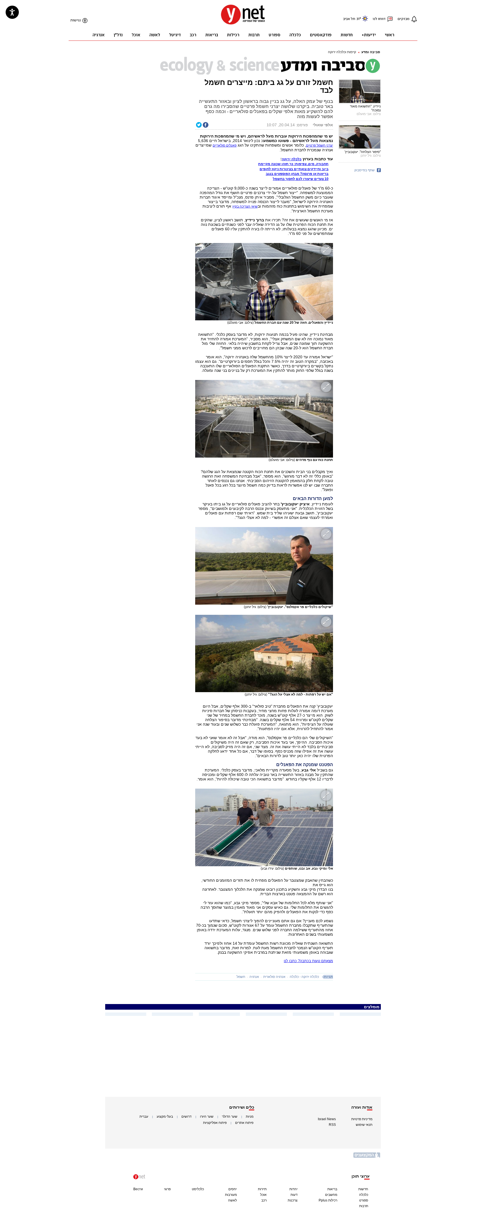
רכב (264, 1200)
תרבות (363, 1206)
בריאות (332, 1189)
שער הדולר (229, 1117)
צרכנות (293, 1200)
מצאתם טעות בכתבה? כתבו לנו (308, 961)
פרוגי (167, 1189)
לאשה (232, 1200)
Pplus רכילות (328, 1200)
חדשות (363, 1189)
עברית (144, 1117)
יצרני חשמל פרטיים (319, 145)
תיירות (262, 1189)
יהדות (293, 1189)
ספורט (363, 1200)
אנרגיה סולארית (274, 977)
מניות (249, 1117)
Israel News (327, 1119)
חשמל (241, 977)
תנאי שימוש (364, 1125)
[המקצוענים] (367, 1157)
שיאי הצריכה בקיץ (245, 206)
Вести (138, 1189)
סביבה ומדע (370, 52)
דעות (294, 1195)
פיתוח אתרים (244, 1123)
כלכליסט (198, 1189)
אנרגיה (254, 977)
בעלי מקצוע (165, 1117)
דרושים (186, 1117)
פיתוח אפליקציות (215, 1123)
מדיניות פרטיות (361, 1119)
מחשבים (331, 1195)
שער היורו (206, 1117)
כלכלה (363, 1195)
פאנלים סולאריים (225, 145)
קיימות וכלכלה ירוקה (342, 52)
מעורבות (231, 1195)
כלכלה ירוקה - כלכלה (304, 977)
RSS (332, 1125)
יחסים (232, 1189)
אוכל (263, 1195)
